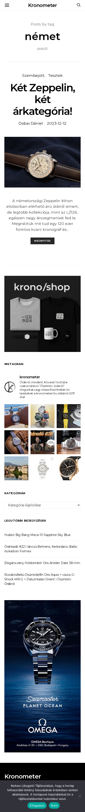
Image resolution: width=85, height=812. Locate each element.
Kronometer (42, 5)
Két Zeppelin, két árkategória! (42, 99)
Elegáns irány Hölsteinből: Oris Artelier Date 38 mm (42, 563)
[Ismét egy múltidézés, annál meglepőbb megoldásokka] (69, 442)
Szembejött (33, 75)
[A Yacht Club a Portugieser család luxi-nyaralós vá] (69, 468)
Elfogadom (37, 805)
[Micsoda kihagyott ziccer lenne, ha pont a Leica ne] (42, 416)
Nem (54, 805)
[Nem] (79, 796)
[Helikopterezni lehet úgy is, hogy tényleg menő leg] (69, 416)
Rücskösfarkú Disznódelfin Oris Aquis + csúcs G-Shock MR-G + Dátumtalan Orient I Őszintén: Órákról (39, 579)
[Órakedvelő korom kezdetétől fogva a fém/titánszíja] (16, 416)
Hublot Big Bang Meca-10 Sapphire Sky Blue (37, 535)
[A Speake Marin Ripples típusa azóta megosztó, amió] (16, 442)
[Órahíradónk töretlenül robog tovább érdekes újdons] (42, 442)
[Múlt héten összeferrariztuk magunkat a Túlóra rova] (16, 468)
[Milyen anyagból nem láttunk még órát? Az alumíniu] (42, 468)
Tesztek (55, 75)
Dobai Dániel (31, 123)
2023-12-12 (56, 123)
